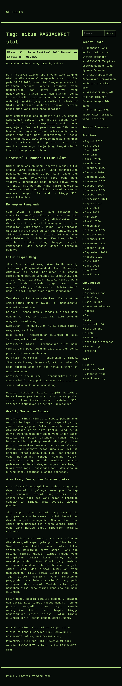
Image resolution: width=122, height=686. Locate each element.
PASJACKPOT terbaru (33, 645)
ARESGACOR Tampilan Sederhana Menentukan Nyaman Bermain (98, 66)
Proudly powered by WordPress (28, 676)
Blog (88, 288)
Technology (93, 346)
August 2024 (93, 203)
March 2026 (93, 163)
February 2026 (95, 168)
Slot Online (40, 627)
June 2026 (92, 150)
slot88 (89, 333)
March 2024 (93, 225)
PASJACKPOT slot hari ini (25, 641)
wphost (58, 63)
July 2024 (92, 208)
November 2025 (95, 181)
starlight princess (99, 342)
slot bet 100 (94, 324)
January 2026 (94, 172)
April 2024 (93, 221)
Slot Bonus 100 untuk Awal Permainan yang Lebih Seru (98, 115)
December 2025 (95, 177)
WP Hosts (14, 12)
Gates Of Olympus (97, 306)
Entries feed (94, 369)
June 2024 (92, 212)
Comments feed (95, 374)
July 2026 (92, 146)
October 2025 (94, 186)
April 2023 (93, 274)
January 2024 (94, 234)
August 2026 (93, 141)
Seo (87, 315)
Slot (25, 627)
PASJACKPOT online (19, 636)
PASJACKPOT (62, 632)
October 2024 (94, 194)
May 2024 (91, 217)
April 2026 (93, 159)
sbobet (89, 311)
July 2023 (92, 261)
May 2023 (91, 270)
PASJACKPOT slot (48, 636)
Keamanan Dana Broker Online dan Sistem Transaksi (95, 53)
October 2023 (94, 248)
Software (91, 337)
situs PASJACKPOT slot (38, 178)
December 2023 (95, 239)
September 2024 (96, 199)
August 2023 (93, 257)
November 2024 (95, 190)
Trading (90, 351)
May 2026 (91, 154)
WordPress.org (95, 378)
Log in (89, 365)
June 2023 (92, 265)
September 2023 (96, 252)
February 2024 (95, 230)
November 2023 (95, 243)
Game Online (93, 302)
